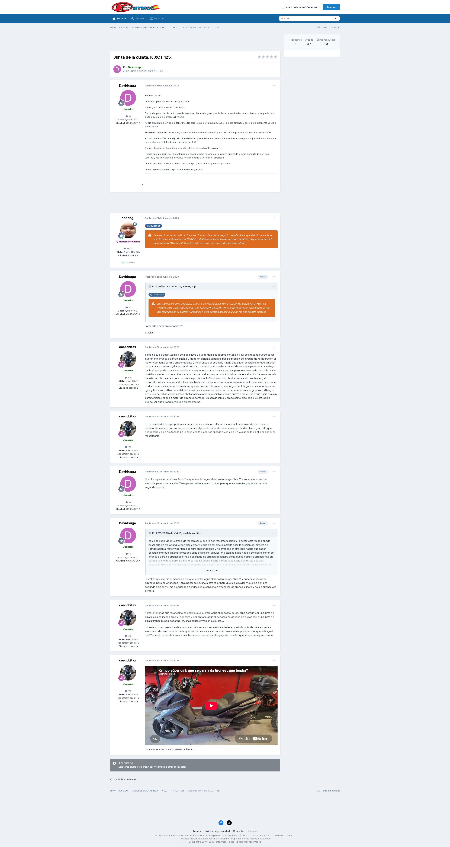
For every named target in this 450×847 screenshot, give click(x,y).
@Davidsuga (153, 226)
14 (129, 116)
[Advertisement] (195, 42)
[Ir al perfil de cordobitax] (128, 359)
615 (129, 377)
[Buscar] (336, 18)
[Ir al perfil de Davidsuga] (117, 69)
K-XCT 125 (157, 70)
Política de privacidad (217, 831)
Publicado (162, 85)
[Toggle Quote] (150, 286)
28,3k (129, 248)
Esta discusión (320, 18)
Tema (196, 831)
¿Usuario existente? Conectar (300, 7)
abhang (127, 218)
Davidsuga (127, 85)
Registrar (331, 7)
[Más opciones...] (274, 86)
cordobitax (127, 347)
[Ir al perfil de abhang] (128, 230)
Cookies (252, 831)
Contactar (238, 831)
